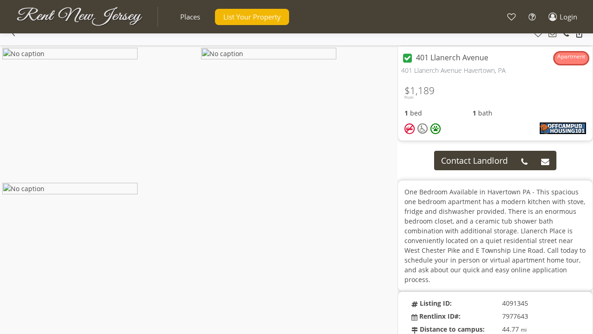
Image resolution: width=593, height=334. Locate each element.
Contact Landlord (474, 160)
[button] (190, 16)
